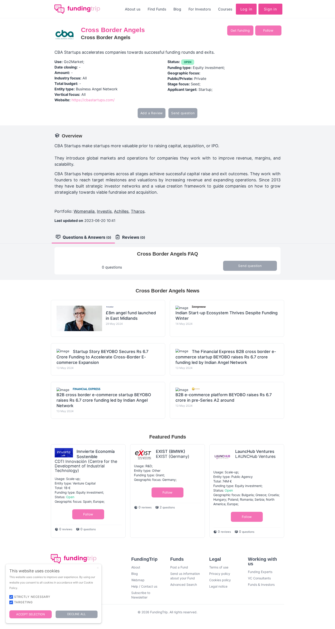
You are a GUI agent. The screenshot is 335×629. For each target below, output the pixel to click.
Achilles (121, 211)
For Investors (199, 9)
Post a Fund (179, 567)
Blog (177, 9)
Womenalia (84, 211)
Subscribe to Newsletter (140, 595)
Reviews (133, 237)
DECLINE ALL (76, 614)
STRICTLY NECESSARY (32, 597)
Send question (183, 113)
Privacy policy (219, 574)
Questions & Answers (87, 237)
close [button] (97, 567)
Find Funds (157, 9)
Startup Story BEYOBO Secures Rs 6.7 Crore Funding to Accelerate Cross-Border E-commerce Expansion (102, 357)
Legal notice (218, 586)
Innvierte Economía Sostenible (96, 454)
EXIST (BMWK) (170, 451)
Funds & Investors (261, 584)
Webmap (137, 580)
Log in (246, 9)
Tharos (137, 211)
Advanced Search (183, 584)
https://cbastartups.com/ (93, 100)
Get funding (240, 30)
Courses (225, 9)
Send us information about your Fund (185, 576)
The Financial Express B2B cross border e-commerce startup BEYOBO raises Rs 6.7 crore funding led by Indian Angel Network (225, 357)
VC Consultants (259, 578)
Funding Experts (260, 572)
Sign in (270, 9)
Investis (104, 211)
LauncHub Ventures (254, 451)
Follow (268, 30)
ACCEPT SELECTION (30, 614)
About (135, 567)
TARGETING (23, 602)
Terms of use (218, 567)
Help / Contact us (144, 586)
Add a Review (151, 113)
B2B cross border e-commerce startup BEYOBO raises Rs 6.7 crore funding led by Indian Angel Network (104, 400)
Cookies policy (220, 580)
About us (132, 9)
